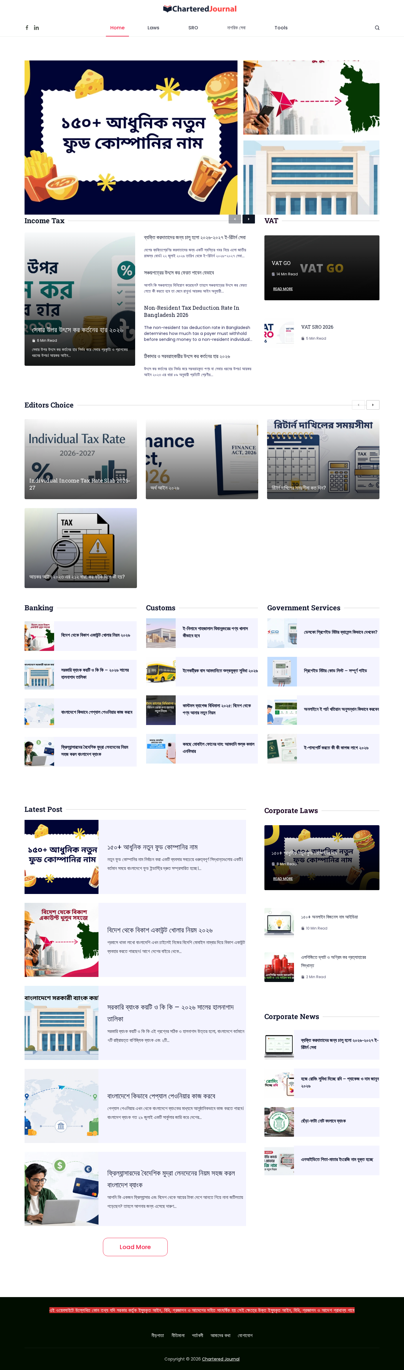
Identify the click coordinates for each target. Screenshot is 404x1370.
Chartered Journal (221, 1359)
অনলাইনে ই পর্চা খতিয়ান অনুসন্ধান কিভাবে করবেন (341, 709)
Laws (153, 27)
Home (117, 27)
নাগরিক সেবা (236, 27)
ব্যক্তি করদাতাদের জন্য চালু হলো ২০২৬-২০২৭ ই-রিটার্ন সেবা (194, 237)
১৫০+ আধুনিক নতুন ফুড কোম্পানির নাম (152, 847)
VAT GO (281, 262)
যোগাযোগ (245, 1336)
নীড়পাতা (157, 1336)
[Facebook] (27, 27)
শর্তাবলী (197, 1336)
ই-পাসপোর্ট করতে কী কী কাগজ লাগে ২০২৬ (336, 747)
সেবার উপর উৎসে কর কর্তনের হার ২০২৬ (77, 329)
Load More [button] (135, 1247)
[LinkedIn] (36, 27)
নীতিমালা (178, 1336)
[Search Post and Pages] (377, 27)
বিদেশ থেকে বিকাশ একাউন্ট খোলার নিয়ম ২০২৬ (95, 635)
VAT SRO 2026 (317, 327)
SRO (193, 27)
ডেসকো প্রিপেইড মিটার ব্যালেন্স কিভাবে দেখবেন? (340, 632)
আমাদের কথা (220, 1336)
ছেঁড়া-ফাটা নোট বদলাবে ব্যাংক (323, 1120)
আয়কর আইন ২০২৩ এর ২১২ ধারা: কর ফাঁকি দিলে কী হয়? (77, 576)
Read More (283, 288)
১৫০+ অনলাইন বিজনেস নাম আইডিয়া (329, 917)
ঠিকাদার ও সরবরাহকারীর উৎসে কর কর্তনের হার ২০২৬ (187, 356)
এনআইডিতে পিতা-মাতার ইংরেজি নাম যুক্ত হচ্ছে (337, 1159)
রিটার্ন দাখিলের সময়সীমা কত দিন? (299, 487)
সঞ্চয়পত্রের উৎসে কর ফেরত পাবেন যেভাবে (179, 272)
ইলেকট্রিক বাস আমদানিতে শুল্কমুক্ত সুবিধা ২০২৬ (220, 670)
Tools (281, 27)
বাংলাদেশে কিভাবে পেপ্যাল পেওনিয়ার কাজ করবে (96, 712)
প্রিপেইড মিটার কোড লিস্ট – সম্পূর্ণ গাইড (335, 670)
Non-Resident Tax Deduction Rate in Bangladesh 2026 (192, 311)
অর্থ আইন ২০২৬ (165, 487)
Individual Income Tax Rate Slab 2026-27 (79, 484)
